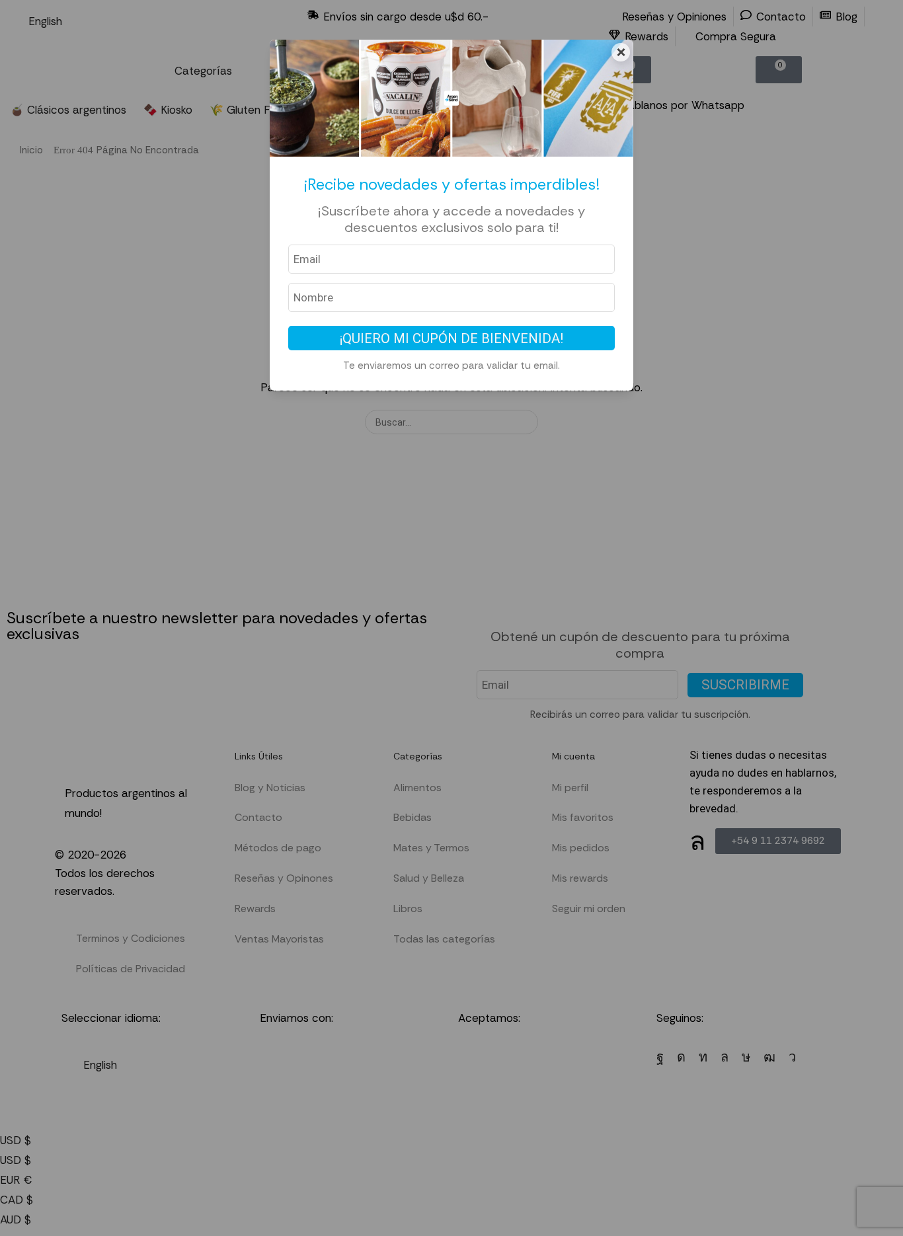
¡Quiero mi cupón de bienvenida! (451, 338)
